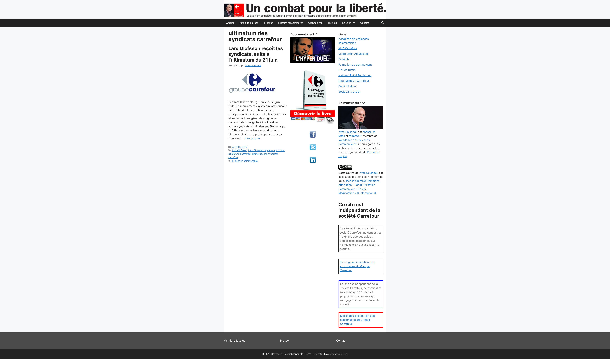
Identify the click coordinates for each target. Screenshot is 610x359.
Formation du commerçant (355, 64)
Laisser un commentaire (245, 160)
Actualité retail (239, 147)
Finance (268, 22)
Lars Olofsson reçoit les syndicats (266, 150)
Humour (332, 22)
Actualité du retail (249, 22)
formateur (355, 136)
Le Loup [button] (346, 22)
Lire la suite (252, 138)
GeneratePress (339, 354)
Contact (364, 22)
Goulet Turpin (347, 70)
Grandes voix (315, 22)
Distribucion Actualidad (353, 53)
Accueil (230, 22)
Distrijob (343, 59)
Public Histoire (347, 86)
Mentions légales (234, 340)
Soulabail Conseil (349, 91)
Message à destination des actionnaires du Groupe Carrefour (357, 266)
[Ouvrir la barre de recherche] (382, 23)
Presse (284, 340)
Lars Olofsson (239, 150)
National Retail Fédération (354, 75)
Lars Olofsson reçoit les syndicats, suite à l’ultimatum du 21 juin (255, 54)
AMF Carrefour (347, 48)
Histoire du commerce (290, 22)
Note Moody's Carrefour (353, 80)
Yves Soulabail (368, 172)
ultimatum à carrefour (239, 153)
